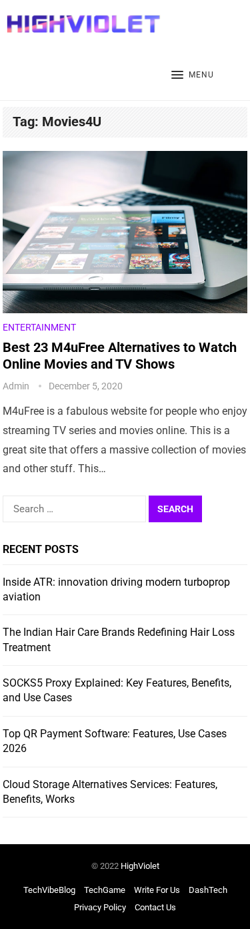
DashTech (208, 890)
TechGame (104, 890)
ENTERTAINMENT (39, 327)
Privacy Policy (100, 907)
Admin (16, 386)
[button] (192, 75)
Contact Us (155, 907)
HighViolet (140, 866)
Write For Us (157, 890)
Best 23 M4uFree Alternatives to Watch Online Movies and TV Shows (120, 355)
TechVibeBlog (49, 890)
